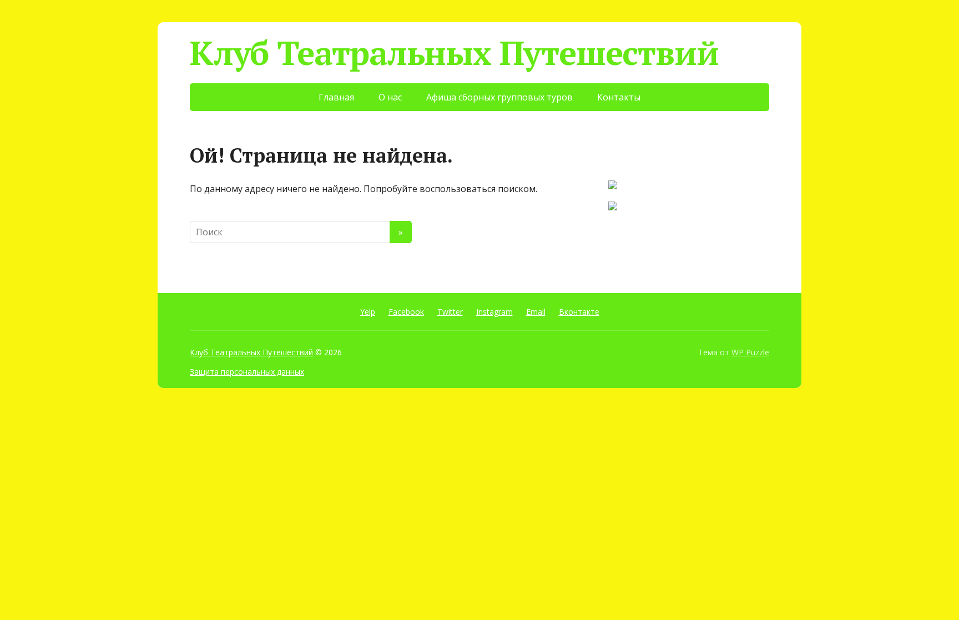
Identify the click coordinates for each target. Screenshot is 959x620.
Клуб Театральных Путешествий (454, 53)
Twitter (450, 311)
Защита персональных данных (247, 371)
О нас (390, 97)
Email (536, 311)
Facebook (406, 311)
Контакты (618, 97)
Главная (336, 97)
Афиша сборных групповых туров (499, 97)
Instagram (494, 311)
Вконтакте (579, 311)
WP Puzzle (750, 352)
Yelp (367, 311)
